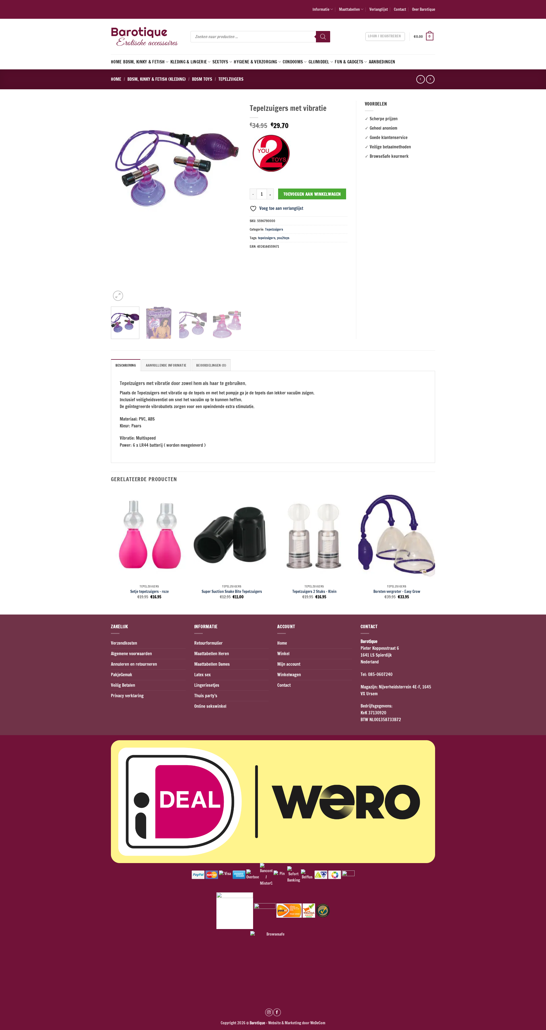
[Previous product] (430, 79)
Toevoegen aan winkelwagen (312, 194)
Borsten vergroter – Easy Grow (396, 591)
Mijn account (288, 664)
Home (116, 62)
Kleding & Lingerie (188, 62)
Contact (400, 9)
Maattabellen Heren (211, 654)
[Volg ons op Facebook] (277, 1012)
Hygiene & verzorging (255, 62)
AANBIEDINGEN (382, 62)
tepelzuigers (266, 237)
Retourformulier (208, 643)
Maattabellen (349, 9)
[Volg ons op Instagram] (269, 1012)
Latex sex (202, 675)
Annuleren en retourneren (134, 664)
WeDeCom (317, 1022)
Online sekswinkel (210, 706)
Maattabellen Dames (212, 664)
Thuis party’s (205, 696)
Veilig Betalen (123, 685)
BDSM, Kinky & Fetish (144, 62)
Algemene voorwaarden (131, 654)
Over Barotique (423, 9)
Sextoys (220, 62)
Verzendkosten (124, 643)
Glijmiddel (319, 62)
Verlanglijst (378, 9)
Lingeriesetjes (206, 685)
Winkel (283, 654)
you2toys (283, 237)
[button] (424, 36)
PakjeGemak (121, 675)
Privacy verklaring (127, 696)
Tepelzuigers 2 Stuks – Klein (314, 591)
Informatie (321, 9)
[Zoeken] (323, 36)
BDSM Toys (202, 79)
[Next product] (420, 79)
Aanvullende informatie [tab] (166, 365)
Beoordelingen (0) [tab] (211, 365)
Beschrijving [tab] (125, 365)
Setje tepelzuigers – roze (149, 591)
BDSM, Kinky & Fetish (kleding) (156, 79)
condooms (293, 62)
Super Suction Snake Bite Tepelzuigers (232, 591)
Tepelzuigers (230, 79)
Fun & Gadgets (349, 62)
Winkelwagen (289, 675)
